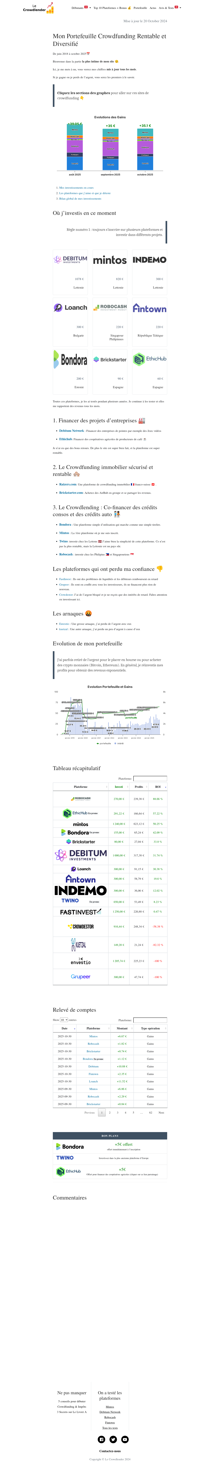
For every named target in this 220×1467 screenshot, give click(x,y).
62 (150, 1112)
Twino (63, 541)
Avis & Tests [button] (168, 7)
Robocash (66, 554)
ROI (158, 787)
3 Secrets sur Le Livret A (72, 1412)
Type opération (150, 1028)
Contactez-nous (110, 1451)
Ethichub (65, 439)
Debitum (93, 1066)
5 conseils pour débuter (72, 1401)
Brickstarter (93, 1051)
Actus (153, 8)
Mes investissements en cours (76, 187)
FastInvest (65, 579)
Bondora (65, 524)
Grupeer (64, 584)
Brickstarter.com (71, 492)
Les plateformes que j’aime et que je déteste (85, 193)
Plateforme (80, 787)
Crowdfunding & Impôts (71, 1406)
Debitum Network (71, 430)
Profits (139, 787)
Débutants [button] (79, 7)
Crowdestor (66, 594)
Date (64, 1028)
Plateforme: (125, 778)
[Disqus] (110, 1245)
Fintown (93, 1074)
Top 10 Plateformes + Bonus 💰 (112, 8)
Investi (119, 787)
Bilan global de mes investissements (80, 198)
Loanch (93, 1081)
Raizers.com (67, 484)
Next (161, 1112)
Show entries (65, 1020)
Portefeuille (140, 8)
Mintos (64, 532)
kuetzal (63, 629)
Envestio (64, 624)
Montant (122, 1028)
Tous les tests (110, 1428)
